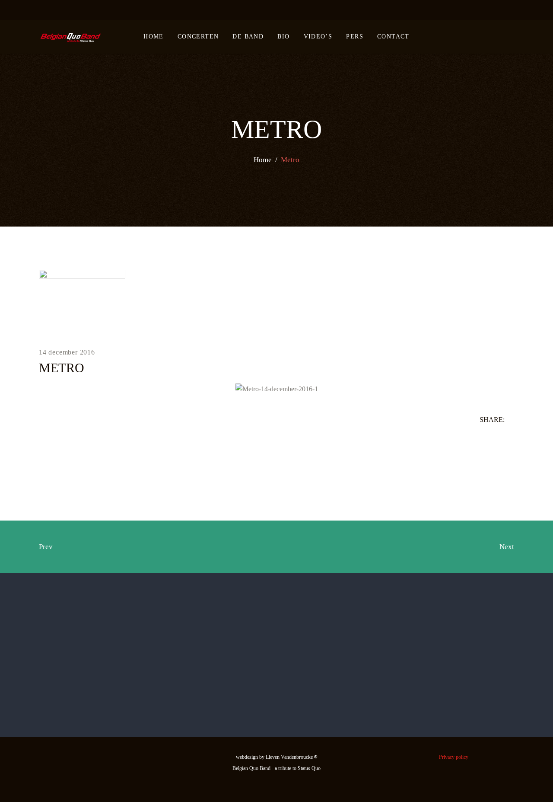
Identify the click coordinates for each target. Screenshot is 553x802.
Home (263, 160)
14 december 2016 (67, 352)
